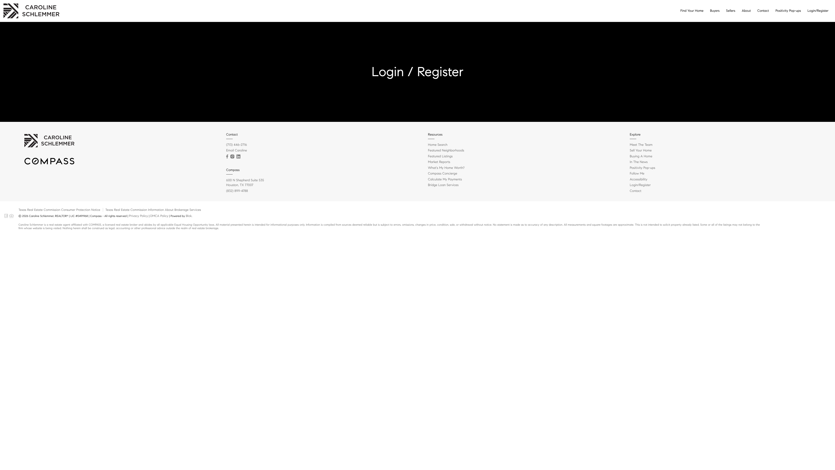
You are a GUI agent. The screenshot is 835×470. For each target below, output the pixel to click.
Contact (763, 11)
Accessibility (638, 179)
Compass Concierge (442, 174)
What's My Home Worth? (446, 168)
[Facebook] (227, 157)
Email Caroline (236, 151)
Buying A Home (641, 156)
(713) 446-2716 (236, 145)
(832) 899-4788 (237, 191)
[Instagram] (232, 157)
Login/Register (817, 11)
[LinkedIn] (238, 157)
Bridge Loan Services (443, 185)
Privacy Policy (138, 216)
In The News (639, 162)
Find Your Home (691, 11)
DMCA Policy (159, 216)
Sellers (730, 11)
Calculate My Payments (445, 179)
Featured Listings (440, 156)
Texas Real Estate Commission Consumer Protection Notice (59, 210)
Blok (189, 216)
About (746, 11)
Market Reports (439, 162)
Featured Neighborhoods (446, 151)
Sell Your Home (641, 151)
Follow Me (637, 174)
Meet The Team (641, 145)
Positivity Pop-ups (788, 11)
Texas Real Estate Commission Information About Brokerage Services (153, 210)
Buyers (715, 11)
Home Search (438, 145)
